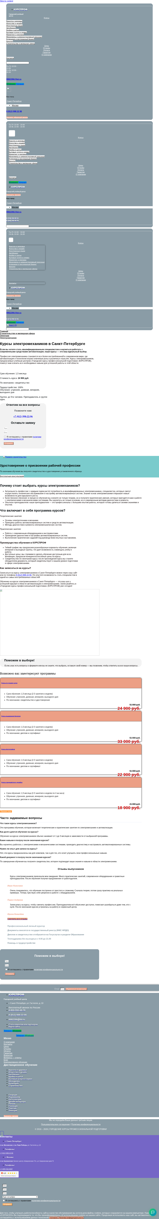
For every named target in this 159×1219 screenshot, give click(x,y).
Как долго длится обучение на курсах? (19, 832)
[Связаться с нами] (153, 1212)
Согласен (53, 1218)
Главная (4, 331)
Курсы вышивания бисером (10, 716)
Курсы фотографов (8, 749)
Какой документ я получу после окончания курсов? (25, 857)
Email (57, 989)
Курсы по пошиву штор (9, 683)
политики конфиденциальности (22, 438)
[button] (71, 823)
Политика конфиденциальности (85, 1124)
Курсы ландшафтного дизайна (11, 782)
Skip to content (6, 1)
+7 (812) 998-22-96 (23, 416)
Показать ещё (6, 811)
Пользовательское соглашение (55, 1124)
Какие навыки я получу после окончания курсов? (24, 840)
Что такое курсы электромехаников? (18, 823)
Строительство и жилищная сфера (17, 333)
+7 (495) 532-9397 (6, 1169)
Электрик (4, 336)
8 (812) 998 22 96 (24, 575)
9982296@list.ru (13, 79)
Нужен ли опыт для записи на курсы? (18, 849)
